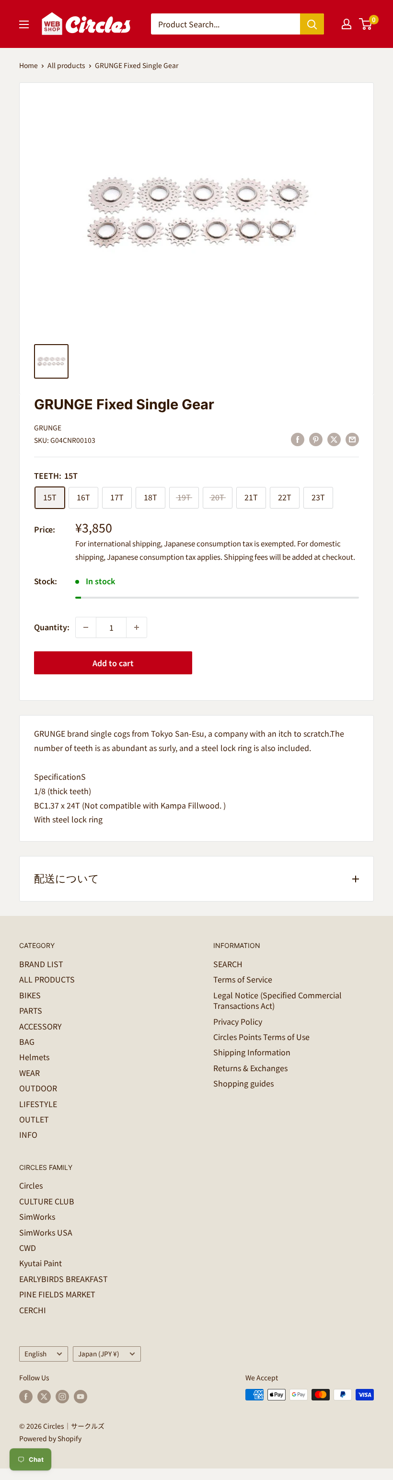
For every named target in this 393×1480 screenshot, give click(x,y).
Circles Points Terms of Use (261, 1036)
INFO (28, 1134)
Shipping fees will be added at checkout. (289, 557)
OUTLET (34, 1119)
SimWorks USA (45, 1232)
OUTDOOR (38, 1088)
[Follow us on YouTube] (80, 1396)
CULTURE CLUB (46, 1201)
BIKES (30, 995)
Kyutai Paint (40, 1263)
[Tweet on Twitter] (334, 438)
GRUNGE (47, 427)
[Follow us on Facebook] (26, 1396)
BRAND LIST (41, 964)
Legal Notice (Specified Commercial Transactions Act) (277, 1000)
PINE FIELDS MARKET (57, 1294)
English (35, 1353)
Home (28, 65)
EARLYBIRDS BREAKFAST (63, 1278)
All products (66, 65)
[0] (366, 24)
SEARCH (228, 964)
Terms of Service (242, 979)
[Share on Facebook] (297, 438)
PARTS (30, 1010)
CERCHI (32, 1310)
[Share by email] (352, 438)
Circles (31, 1185)
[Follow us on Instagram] (62, 1396)
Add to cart (113, 663)
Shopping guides (243, 1083)
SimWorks (37, 1216)
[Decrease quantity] (86, 627)
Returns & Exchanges (250, 1068)
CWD (27, 1247)
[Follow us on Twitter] (44, 1396)
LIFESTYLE (38, 1104)
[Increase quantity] (137, 627)
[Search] (312, 24)
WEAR (29, 1072)
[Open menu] (24, 24)
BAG (27, 1041)
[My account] (346, 24)
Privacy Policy (237, 1021)
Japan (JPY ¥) (98, 1353)
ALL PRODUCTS (47, 979)
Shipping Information (251, 1052)
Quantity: (51, 627)
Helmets (34, 1057)
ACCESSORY (40, 1026)
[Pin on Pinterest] (316, 438)
